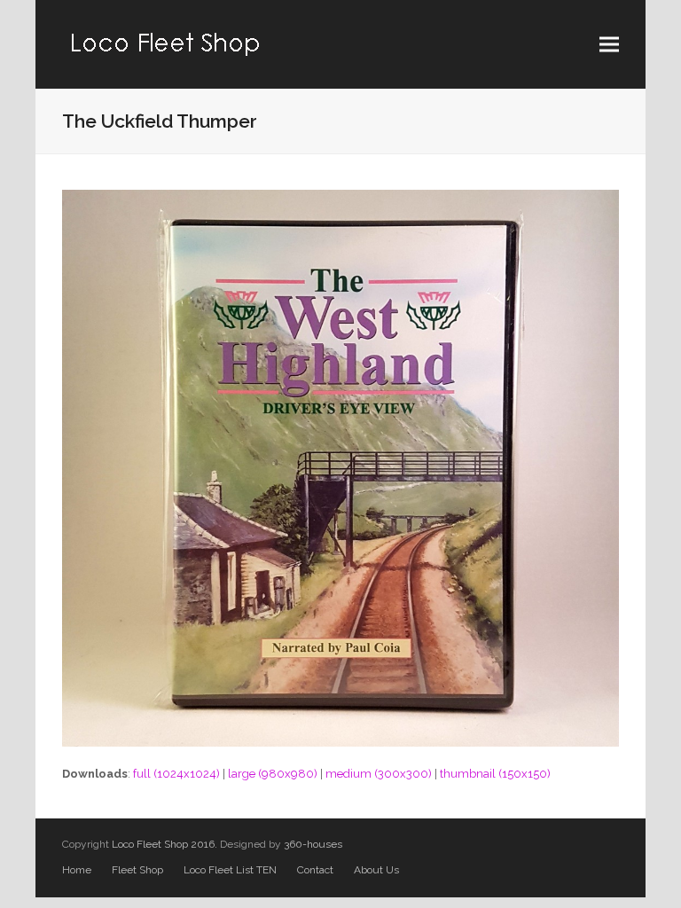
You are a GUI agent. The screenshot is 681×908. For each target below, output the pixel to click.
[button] (609, 44)
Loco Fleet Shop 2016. (164, 844)
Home (76, 870)
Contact (315, 870)
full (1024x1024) (176, 773)
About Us (376, 870)
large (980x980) (272, 773)
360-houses (313, 844)
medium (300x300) (378, 773)
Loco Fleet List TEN (230, 870)
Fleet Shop (137, 870)
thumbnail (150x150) (495, 773)
